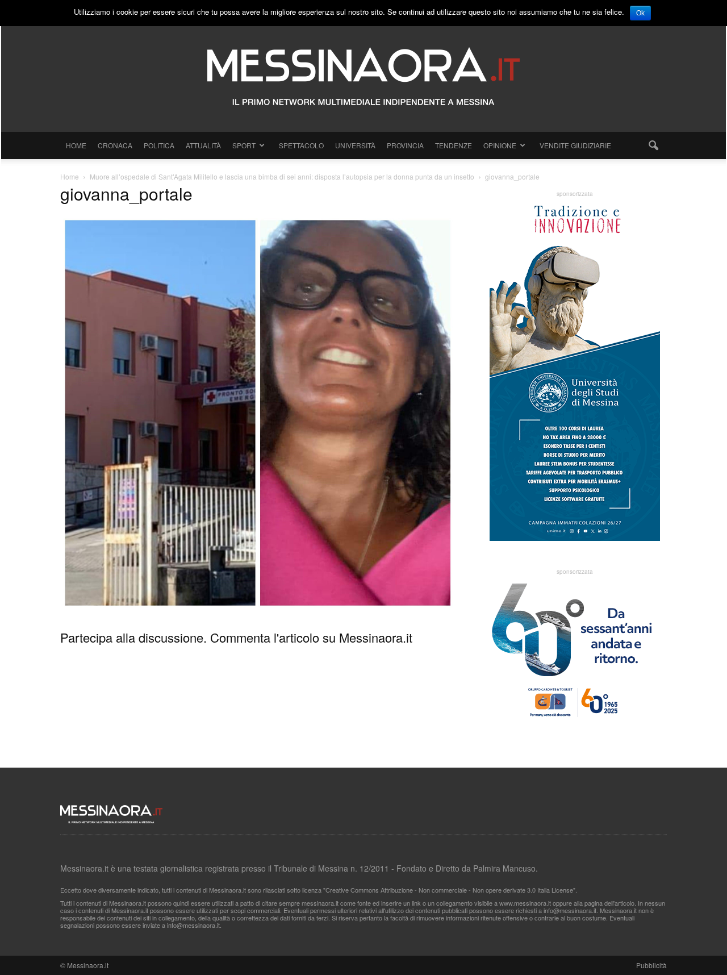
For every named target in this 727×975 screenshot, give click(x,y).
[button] (653, 145)
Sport (244, 145)
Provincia (405, 145)
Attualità (203, 145)
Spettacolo (301, 145)
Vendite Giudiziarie (575, 145)
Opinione (499, 145)
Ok (640, 13)
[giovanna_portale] (258, 607)
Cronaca (115, 145)
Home (76, 145)
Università (355, 145)
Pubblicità (651, 965)
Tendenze (453, 145)
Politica (159, 145)
